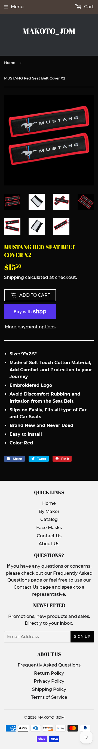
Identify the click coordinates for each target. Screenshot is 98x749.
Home (9, 62)
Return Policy (49, 673)
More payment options (30, 326)
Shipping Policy (49, 689)
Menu (17, 6)
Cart (88, 6)
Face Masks (49, 527)
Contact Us (49, 535)
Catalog (49, 519)
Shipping (14, 277)
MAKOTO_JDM (49, 31)
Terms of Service (49, 697)
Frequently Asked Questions (49, 665)
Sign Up (82, 636)
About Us (49, 543)
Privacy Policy (49, 681)
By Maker (49, 511)
